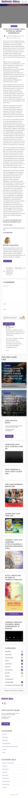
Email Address (8, 430)
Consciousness (6, 743)
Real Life (4, 734)
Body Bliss (5, 737)
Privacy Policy (6, 781)
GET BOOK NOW (14, 614)
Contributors (5, 778)
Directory (4, 772)
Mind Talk (5, 740)
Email (4, 309)
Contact (4, 787)
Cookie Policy (5, 784)
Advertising (5, 769)
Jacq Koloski (9, 412)
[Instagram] (5, 703)
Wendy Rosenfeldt (10, 36)
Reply (7, 350)
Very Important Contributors (10, 746)
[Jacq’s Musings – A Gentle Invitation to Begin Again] (14, 403)
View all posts (7, 261)
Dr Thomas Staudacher (11, 383)
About (4, 752)
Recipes (4, 749)
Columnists (14, 26)
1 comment (11, 37)
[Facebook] (2, 703)
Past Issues (5, 775)
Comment (5, 285)
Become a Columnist (8, 763)
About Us (4, 766)
